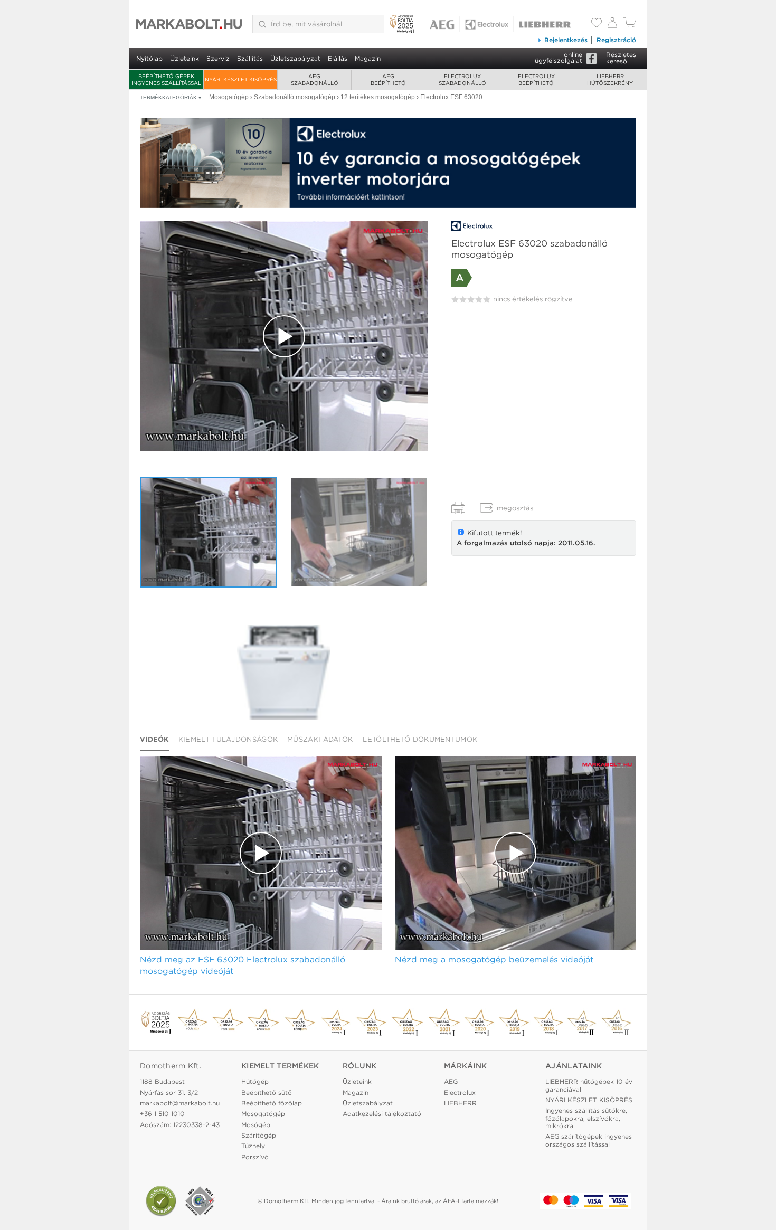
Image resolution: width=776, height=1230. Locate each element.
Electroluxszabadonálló (462, 79)
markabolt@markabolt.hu (180, 1103)
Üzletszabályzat (295, 58)
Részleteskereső (621, 58)
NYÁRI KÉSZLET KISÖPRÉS (241, 79)
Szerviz (218, 58)
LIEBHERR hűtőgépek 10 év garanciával (588, 1085)
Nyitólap (149, 58)
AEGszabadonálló (314, 79)
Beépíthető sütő (266, 1092)
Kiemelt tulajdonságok (228, 739)
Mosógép (255, 1125)
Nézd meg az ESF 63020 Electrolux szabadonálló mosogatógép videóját (242, 965)
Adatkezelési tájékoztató (382, 1114)
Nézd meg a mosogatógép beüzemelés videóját (494, 959)
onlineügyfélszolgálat (558, 57)
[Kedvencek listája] (596, 23)
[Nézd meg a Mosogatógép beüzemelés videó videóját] (359, 532)
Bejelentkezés (566, 40)
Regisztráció (616, 40)
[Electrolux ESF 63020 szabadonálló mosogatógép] (283, 672)
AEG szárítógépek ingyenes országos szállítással (588, 1140)
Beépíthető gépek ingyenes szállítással (166, 79)
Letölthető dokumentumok (420, 739)
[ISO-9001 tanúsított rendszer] (200, 1201)
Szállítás (250, 58)
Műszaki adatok (320, 739)
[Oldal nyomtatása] (458, 508)
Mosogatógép (263, 1114)
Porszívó (255, 1157)
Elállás (337, 58)
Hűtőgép (255, 1081)
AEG (451, 1081)
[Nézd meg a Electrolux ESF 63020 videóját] (284, 336)
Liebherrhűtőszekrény (610, 79)
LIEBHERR (460, 1103)
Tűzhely (253, 1146)
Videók (154, 739)
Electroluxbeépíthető (536, 79)
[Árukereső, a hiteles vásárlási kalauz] (161, 1201)
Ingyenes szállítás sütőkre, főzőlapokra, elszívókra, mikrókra (586, 1118)
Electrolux (460, 1092)
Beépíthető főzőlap (271, 1103)
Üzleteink (184, 58)
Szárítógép (258, 1135)
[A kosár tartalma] (629, 25)
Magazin (368, 58)
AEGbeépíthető (388, 79)
